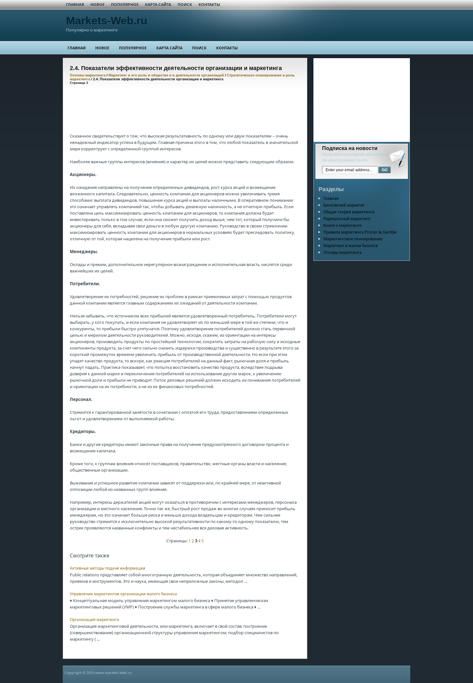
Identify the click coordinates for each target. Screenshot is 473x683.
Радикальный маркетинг (347, 218)
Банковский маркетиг (344, 205)
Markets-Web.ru (106, 20)
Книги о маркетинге (342, 225)
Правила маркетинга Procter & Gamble (360, 232)
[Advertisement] (187, 103)
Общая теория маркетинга (349, 212)
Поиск (185, 4)
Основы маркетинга (88, 75)
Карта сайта (158, 4)
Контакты (209, 4)
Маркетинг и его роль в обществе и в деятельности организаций (166, 75)
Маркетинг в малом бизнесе (350, 245)
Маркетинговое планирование (353, 239)
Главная (75, 4)
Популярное (125, 4)
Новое (97, 4)
